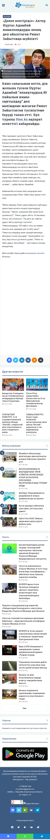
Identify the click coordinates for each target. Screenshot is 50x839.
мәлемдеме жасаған (35, 253)
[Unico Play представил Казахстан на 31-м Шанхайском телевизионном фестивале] (37, 384)
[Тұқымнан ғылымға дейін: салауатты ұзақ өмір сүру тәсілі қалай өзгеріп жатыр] (9, 666)
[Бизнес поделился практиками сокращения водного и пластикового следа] (9, 694)
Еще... (25, 708)
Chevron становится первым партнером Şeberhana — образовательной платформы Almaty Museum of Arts (23, 621)
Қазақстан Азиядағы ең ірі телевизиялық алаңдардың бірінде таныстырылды (13, 397)
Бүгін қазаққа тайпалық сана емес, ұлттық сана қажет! (31, 508)
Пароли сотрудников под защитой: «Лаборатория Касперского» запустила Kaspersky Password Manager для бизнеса (23, 608)
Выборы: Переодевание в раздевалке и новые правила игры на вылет (31, 496)
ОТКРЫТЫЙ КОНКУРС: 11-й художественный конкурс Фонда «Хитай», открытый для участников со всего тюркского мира (12, 423)
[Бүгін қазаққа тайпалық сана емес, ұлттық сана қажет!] (9, 509)
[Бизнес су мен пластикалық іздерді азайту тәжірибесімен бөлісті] (9, 679)
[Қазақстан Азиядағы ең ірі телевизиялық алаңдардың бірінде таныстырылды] (13, 384)
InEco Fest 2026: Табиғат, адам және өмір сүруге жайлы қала (31, 521)
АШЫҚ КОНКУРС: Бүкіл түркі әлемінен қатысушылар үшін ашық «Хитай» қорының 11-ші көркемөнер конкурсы (36, 423)
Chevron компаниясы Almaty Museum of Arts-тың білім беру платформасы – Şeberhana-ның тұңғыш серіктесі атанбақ (33, 571)
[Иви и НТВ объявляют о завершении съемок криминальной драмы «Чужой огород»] (9, 650)
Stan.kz (22, 119)
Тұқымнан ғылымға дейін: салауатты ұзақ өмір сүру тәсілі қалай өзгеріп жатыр (33, 665)
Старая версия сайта (25, 820)
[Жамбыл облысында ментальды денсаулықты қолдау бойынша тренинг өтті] (9, 457)
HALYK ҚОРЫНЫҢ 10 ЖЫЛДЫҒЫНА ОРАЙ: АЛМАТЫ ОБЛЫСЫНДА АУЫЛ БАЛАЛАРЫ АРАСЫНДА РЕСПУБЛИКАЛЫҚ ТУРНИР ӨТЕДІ (33, 477)
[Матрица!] (25, 5)
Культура (7, 16)
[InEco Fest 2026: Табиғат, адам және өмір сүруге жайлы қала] (9, 522)
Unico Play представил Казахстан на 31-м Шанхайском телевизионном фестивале (35, 399)
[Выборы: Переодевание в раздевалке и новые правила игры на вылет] (9, 497)
